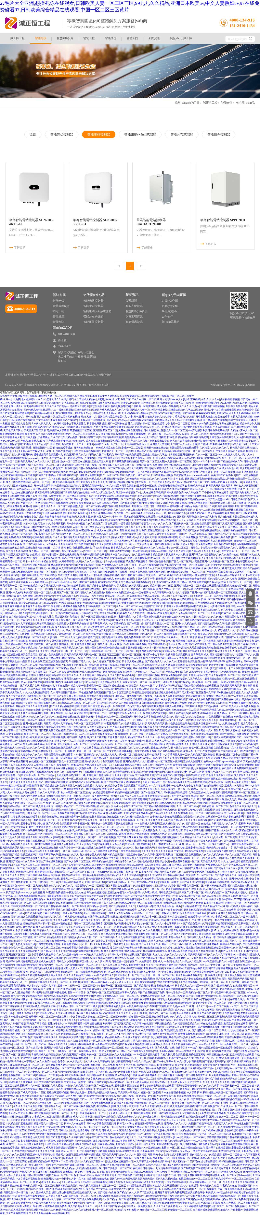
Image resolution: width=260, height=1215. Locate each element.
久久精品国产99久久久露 (244, 654)
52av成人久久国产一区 (176, 720)
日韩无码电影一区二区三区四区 (73, 633)
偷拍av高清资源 (136, 658)
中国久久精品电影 (151, 509)
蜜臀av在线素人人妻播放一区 (226, 482)
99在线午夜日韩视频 (132, 968)
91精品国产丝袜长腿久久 (44, 1037)
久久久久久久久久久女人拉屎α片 (51, 509)
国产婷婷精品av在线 (41, 413)
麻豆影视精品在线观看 (141, 420)
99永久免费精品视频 (22, 571)
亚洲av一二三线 (65, 985)
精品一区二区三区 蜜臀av (110, 927)
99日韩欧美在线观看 (213, 496)
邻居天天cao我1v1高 (86, 827)
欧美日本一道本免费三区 (169, 909)
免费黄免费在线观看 (150, 651)
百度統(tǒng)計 (219, 384)
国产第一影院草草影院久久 (53, 1044)
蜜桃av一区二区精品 (132, 447)
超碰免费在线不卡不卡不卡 (138, 637)
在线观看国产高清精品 (135, 785)
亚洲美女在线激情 (238, 758)
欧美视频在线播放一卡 (126, 871)
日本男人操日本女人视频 (174, 554)
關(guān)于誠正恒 (181, 38)
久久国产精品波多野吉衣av (158, 1020)
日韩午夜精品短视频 (162, 475)
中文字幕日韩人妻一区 (175, 754)
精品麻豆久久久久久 (224, 502)
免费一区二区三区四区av (59, 802)
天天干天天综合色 (186, 520)
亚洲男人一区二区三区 (73, 878)
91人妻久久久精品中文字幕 (107, 785)
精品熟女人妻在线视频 (33, 658)
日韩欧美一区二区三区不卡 (213, 982)
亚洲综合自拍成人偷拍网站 (218, 851)
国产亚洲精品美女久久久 (227, 464)
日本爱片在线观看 (213, 902)
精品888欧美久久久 (13, 851)
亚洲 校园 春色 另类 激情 (149, 464)
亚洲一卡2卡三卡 (77, 992)
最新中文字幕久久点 (185, 799)
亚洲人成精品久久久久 (109, 682)
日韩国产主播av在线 (248, 433)
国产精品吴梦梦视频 (203, 971)
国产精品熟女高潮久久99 (222, 433)
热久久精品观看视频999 (101, 792)
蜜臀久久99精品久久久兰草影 (95, 899)
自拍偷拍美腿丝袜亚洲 (107, 458)
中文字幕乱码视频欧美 (243, 933)
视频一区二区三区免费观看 (239, 678)
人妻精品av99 (163, 685)
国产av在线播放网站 (31, 830)
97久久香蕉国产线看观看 (168, 775)
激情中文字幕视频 (185, 558)
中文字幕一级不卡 (220, 964)
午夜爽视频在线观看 (11, 523)
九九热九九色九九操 (157, 940)
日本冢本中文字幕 (144, 489)
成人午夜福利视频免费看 (221, 513)
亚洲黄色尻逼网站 (10, 471)
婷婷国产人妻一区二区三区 (109, 444)
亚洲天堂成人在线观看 (43, 961)
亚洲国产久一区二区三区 (115, 451)
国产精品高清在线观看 (45, 489)
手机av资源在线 (101, 547)
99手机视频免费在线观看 (29, 499)
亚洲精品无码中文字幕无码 (216, 1020)
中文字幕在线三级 (69, 402)
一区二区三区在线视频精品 (169, 499)
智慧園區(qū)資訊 (136, 311)
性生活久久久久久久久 (23, 468)
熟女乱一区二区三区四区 (75, 478)
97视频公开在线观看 (184, 413)
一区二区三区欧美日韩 (126, 651)
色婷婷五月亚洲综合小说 (155, 861)
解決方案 (59, 295)
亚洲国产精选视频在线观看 (117, 671)
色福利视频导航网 (120, 406)
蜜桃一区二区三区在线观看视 (141, 664)
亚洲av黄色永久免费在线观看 (196, 427)
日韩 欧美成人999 (60, 889)
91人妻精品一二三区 (56, 637)
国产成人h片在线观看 (57, 823)
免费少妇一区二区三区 (138, 475)
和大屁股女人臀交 (227, 799)
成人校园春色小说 (64, 644)
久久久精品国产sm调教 (163, 582)
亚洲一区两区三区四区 (78, 796)
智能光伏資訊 (134, 306)
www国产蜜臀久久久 (103, 975)
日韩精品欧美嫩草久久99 (113, 799)
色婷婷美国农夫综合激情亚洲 (127, 1002)
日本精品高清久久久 (234, 627)
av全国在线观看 (199, 782)
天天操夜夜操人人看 (106, 733)
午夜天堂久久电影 (67, 575)
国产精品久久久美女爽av (125, 478)
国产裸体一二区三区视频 (102, 713)
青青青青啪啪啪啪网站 (173, 989)
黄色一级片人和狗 (207, 516)
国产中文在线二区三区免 (77, 861)
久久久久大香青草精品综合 (23, 647)
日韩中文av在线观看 (101, 823)
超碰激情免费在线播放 (117, 868)
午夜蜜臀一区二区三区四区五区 (115, 985)
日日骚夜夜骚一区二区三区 (118, 499)
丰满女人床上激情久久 (103, 492)
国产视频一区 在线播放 (198, 823)
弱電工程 (89, 38)
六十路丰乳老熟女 (248, 916)
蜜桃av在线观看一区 (199, 737)
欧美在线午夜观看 (124, 578)
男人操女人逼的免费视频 (87, 802)
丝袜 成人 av (85, 575)
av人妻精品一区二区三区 (178, 461)
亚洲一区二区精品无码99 (226, 471)
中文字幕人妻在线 (92, 699)
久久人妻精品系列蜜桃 (97, 930)
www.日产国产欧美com (155, 647)
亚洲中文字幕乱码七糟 (33, 823)
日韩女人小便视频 (243, 485)
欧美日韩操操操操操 (131, 647)
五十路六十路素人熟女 (41, 616)
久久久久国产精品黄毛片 (120, 675)
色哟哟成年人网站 (218, 689)
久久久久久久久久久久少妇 (41, 978)
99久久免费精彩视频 (228, 1013)
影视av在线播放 (88, 402)
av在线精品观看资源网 (88, 971)
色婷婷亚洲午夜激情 (100, 471)
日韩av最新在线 (92, 647)
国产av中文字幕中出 (72, 558)
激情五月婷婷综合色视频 (161, 571)
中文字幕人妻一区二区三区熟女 (38, 775)
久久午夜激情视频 (188, 982)
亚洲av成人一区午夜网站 (137, 592)
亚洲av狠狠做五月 (22, 485)
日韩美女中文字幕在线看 (53, 685)
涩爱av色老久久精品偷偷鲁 (92, 520)
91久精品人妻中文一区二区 (242, 430)
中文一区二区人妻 (10, 609)
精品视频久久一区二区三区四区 (92, 885)
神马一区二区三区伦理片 (44, 789)
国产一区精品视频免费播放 (95, 616)
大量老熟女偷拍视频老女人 (223, 437)
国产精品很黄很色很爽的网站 (160, 806)
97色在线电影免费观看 (118, 506)
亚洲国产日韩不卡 (153, 606)
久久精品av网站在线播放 (122, 485)
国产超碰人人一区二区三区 (147, 671)
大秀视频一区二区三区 (222, 561)
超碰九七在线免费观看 (29, 513)
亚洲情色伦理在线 (238, 878)
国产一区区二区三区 (246, 520)
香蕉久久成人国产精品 (169, 482)
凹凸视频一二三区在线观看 (128, 513)
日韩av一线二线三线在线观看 (131, 920)
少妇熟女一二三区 (203, 596)
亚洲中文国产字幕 (90, 716)
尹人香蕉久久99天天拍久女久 (133, 585)
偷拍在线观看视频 (63, 447)
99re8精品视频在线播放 (52, 599)
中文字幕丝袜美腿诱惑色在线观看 (153, 471)
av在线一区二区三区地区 (195, 433)
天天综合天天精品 (20, 789)
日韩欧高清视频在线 (173, 451)
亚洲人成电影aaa (166, 399)
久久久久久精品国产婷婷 (105, 502)
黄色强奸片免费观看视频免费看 (68, 606)
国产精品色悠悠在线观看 (200, 871)
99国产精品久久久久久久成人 (207, 616)
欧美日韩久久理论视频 (179, 575)
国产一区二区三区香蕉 (211, 796)
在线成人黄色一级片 (202, 730)
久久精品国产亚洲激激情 (92, 420)
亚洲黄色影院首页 (58, 661)
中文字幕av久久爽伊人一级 (168, 637)
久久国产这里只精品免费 (64, 437)
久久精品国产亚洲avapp (190, 592)
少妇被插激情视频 (230, 399)
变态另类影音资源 (100, 406)
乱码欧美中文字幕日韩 (71, 1037)
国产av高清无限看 (233, 813)
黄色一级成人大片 (32, 971)
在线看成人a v (24, 489)
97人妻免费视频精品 (158, 778)
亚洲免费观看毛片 (36, 899)
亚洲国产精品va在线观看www (49, 427)
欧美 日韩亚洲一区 (26, 930)
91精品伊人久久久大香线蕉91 (181, 1027)
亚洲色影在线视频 (223, 544)
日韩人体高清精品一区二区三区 (17, 878)
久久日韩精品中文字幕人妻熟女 (69, 423)
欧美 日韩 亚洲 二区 (203, 506)
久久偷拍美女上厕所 (47, 402)
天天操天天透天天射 (35, 430)
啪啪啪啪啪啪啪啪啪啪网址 (172, 485)
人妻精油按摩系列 (236, 816)
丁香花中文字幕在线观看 (215, 492)
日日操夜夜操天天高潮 (108, 433)
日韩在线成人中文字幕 (110, 1020)
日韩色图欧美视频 (59, 640)
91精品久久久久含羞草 (49, 930)
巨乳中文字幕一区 (179, 778)
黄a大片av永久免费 (10, 399)
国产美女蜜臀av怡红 (219, 499)
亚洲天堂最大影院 (232, 568)
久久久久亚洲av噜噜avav (159, 527)
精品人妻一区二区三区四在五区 (78, 533)
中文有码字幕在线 (38, 613)
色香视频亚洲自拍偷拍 (87, 799)
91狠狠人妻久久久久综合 (158, 416)
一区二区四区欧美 (79, 906)
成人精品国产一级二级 (68, 620)
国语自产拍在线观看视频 (99, 427)
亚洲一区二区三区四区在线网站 (206, 813)
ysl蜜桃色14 (49, 830)
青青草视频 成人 (99, 623)
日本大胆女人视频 (232, 975)
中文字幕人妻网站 (204, 1009)
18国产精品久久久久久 (195, 899)
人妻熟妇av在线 (105, 399)
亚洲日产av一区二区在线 (153, 633)
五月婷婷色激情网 (18, 616)
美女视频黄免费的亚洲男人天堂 (63, 747)
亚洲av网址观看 (74, 730)
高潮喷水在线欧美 (229, 944)
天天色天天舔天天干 (98, 727)
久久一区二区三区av (233, 458)
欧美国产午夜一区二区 (36, 733)
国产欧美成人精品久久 (243, 882)
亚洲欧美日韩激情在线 (99, 775)
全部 (33, 134)
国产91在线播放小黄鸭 (198, 996)
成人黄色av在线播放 (167, 406)
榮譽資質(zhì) (170, 311)
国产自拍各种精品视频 (170, 751)
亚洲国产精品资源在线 (200, 502)
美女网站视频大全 (13, 516)
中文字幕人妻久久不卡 (129, 713)
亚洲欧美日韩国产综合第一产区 (63, 847)
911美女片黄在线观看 (25, 792)
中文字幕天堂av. (148, 999)
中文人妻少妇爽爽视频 (188, 399)
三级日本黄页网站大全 (174, 513)
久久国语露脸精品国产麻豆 (127, 764)
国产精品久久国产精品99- (189, 678)
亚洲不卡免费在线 (205, 764)
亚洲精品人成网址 (158, 551)
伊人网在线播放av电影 (137, 540)
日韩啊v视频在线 (110, 968)
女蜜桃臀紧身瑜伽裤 (78, 623)
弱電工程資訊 (134, 316)
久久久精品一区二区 (42, 464)
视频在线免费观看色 (221, 620)
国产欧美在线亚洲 (144, 775)
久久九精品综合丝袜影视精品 (134, 582)
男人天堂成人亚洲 (10, 802)
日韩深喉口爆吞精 (136, 778)
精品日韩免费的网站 (219, 923)
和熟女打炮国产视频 (81, 509)
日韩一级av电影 (90, 664)
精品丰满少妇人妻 (249, 423)
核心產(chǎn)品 (245, 102)
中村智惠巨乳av (243, 561)
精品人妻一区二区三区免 (190, 771)
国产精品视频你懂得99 (58, 440)
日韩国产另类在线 (239, 447)
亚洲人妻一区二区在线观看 (197, 751)
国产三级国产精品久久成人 (211, 709)
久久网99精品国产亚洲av (64, 692)
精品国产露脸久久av (215, 830)
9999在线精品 (30, 585)
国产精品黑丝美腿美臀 (216, 571)
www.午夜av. (184, 616)
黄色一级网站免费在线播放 (180, 640)
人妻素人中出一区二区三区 (150, 889)
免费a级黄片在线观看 (19, 537)
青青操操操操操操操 (92, 489)
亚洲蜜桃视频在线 (70, 716)
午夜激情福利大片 (158, 744)
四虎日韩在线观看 (201, 933)
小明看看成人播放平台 (43, 954)
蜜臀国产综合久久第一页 (120, 847)
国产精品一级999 (118, 830)
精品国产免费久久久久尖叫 (198, 868)
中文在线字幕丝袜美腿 (53, 737)
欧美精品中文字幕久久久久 (64, 675)
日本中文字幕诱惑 (51, 709)
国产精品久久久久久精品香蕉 (168, 758)
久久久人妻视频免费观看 (107, 544)
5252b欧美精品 (152, 864)
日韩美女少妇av (179, 747)
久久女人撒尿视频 (65, 1013)
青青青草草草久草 (48, 854)
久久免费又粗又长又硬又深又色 (136, 858)
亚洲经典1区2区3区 (94, 882)
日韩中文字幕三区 (88, 437)
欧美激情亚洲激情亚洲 (227, 506)
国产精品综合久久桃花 (43, 633)
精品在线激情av (113, 1037)
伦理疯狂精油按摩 (198, 437)
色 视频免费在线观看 (154, 713)
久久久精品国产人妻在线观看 (101, 523)
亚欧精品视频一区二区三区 (189, 858)
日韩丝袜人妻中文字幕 (205, 833)
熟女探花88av (117, 558)
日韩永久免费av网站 (63, 827)
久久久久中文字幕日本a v (168, 923)
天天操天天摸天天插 (123, 775)
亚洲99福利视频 (164, 854)
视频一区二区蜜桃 (208, 682)
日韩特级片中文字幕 (118, 551)
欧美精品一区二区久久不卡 (200, 992)
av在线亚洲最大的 (166, 516)
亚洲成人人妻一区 (139, 409)
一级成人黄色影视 (137, 571)
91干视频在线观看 (240, 964)
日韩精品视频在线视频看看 (184, 447)
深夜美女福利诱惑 (78, 713)
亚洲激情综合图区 (28, 837)
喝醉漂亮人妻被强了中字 (219, 847)
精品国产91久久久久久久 (141, 737)
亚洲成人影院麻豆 (197, 513)
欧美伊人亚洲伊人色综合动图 (224, 913)
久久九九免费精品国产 (28, 951)
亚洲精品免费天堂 (115, 778)
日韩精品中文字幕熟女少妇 (23, 478)
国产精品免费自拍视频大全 (222, 644)
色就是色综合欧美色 (11, 544)
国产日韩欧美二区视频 (85, 582)
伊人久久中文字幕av (88, 689)
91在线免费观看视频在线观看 (148, 668)
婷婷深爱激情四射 (65, 1030)
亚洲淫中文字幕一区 (235, 902)
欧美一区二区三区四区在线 (75, 871)
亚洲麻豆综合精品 (25, 627)
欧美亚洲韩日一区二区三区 (90, 1040)
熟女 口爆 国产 (56, 958)
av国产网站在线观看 (31, 609)
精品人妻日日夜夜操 (123, 537)
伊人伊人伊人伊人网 (102, 889)
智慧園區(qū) (65, 38)
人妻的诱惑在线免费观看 (24, 816)
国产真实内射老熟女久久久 (244, 492)
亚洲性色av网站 (91, 968)
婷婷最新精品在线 (124, 889)
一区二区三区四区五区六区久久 (38, 1030)
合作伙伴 (167, 316)
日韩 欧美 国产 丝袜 (36, 416)
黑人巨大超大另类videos (109, 806)
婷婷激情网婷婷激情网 (94, 740)
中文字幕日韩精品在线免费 (188, 851)
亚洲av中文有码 (14, 592)
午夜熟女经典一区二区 (242, 999)
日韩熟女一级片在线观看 (78, 785)
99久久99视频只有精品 (94, 978)
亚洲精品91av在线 (144, 427)
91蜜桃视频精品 (14, 733)
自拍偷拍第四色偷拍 (69, 489)
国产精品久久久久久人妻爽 (222, 578)
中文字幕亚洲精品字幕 (170, 568)
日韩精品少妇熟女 (169, 913)
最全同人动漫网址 (182, 471)
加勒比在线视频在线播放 (239, 509)
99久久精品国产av (214, 892)
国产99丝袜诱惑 (48, 575)
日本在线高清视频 (15, 699)
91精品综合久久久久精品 (128, 861)
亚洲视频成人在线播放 (232, 989)
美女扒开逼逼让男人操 (165, 682)
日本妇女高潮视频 (233, 840)
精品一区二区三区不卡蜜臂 (176, 944)
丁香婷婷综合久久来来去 (215, 999)
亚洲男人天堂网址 (159, 444)
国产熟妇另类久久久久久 (172, 871)
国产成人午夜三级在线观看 (95, 620)
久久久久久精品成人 (93, 561)
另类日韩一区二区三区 (25, 1044)
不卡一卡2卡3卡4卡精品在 (37, 561)
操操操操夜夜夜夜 (147, 727)
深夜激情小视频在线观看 (34, 858)
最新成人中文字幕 (218, 878)
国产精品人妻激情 (193, 902)
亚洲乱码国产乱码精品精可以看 (86, 782)
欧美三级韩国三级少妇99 (159, 768)
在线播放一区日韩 (246, 502)
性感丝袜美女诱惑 (43, 778)
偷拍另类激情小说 (138, 744)
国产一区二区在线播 (104, 937)
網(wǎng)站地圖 (246, 384)
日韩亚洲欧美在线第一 (28, 558)
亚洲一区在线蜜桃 (18, 640)
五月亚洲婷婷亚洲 (249, 468)
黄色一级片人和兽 (117, 740)
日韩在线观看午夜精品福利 (70, 1002)
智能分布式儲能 (181, 134)
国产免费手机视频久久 (178, 920)
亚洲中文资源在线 (164, 858)
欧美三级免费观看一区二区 (23, 578)
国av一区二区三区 (129, 996)
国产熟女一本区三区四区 (117, 692)
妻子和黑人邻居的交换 (105, 958)
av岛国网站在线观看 (77, 840)
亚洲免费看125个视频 (11, 740)
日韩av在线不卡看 (145, 578)
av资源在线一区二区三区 (74, 809)
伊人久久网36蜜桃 (234, 633)
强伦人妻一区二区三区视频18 (120, 596)
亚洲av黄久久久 (233, 496)
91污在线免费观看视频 (12, 813)
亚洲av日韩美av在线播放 (75, 709)
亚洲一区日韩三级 (234, 1033)
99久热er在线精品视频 (201, 468)
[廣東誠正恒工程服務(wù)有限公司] (27, 22)
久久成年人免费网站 (174, 947)
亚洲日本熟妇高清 (63, 902)
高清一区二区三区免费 (152, 461)
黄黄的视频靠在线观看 (47, 492)
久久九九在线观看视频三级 (82, 637)
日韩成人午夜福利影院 (223, 737)
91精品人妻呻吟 (76, 685)
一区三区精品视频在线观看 (63, 613)
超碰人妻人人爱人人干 (70, 968)
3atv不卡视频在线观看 (62, 813)
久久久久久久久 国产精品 (114, 964)
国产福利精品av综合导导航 (241, 599)
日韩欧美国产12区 (42, 447)
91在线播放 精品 (24, 771)
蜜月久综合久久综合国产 (60, 399)
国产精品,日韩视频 (161, 709)
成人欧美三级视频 (95, 440)
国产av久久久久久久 (150, 944)
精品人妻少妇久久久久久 (29, 754)
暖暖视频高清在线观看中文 (48, 454)
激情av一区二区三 (102, 1030)
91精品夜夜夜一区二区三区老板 (235, 927)
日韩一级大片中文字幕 (134, 544)
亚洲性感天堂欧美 (69, 554)
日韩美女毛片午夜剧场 (94, 875)
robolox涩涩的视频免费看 (13, 458)
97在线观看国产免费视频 (219, 716)
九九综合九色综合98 (17, 551)
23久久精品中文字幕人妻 (183, 1016)
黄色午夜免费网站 (10, 658)
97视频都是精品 (163, 1023)
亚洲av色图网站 (31, 809)
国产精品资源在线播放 (215, 420)
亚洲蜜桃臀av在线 (104, 496)
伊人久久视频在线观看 (150, 902)
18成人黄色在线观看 (108, 402)
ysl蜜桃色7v (242, 954)
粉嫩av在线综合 (14, 940)
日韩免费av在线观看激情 (72, 585)
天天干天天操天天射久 (157, 723)
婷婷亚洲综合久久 (20, 820)
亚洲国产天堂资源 (186, 516)
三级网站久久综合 (166, 885)
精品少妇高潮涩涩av (225, 402)
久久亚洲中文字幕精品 (78, 864)
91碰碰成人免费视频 (88, 475)
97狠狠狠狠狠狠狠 (89, 589)
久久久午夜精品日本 (181, 596)
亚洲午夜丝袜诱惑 (121, 616)
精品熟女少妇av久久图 (79, 937)
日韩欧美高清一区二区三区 (100, 606)
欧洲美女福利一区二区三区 (240, 658)
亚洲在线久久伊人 (69, 854)
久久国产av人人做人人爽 (183, 444)
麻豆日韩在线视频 (243, 751)
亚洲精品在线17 (158, 689)
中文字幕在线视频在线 (71, 568)
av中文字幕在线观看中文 (144, 896)
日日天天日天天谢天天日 (219, 485)
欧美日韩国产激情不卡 (223, 475)
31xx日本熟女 (74, 602)
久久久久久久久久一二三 (45, 716)
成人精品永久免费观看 (93, 847)
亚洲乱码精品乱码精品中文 (112, 416)
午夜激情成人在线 (76, 892)
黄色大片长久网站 (215, 702)
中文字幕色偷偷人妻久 (12, 437)
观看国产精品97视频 (138, 833)
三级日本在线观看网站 (37, 875)
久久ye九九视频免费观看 (49, 433)
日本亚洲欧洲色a (226, 720)
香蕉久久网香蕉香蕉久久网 (66, 561)
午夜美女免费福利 (156, 658)
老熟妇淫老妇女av (159, 440)
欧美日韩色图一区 (239, 571)
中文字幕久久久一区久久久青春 (97, 820)
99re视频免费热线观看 (175, 792)
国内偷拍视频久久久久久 (195, 651)
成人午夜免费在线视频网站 (99, 730)
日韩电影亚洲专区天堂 (98, 878)
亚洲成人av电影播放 (173, 706)
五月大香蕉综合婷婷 (129, 851)
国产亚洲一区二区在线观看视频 (58, 989)
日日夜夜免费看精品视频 (125, 461)
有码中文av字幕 (225, 520)
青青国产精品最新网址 (55, 471)
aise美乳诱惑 (195, 430)
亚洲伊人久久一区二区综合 (85, 933)
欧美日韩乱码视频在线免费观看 (200, 927)
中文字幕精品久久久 (65, 596)
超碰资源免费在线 (56, 896)
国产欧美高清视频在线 (130, 640)
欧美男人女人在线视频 (132, 613)
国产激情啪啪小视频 (209, 1027)
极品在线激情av (185, 602)
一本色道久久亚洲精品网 (124, 944)
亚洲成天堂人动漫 (101, 461)
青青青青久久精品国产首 (36, 606)
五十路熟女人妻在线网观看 (164, 816)
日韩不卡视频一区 (80, 823)
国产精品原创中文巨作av (88, 813)
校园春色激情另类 (42, 537)
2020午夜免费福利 (18, 761)
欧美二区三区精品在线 (233, 613)
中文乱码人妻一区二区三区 (69, 778)
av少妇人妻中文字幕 (146, 537)
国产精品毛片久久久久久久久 (152, 523)
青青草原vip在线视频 (214, 440)
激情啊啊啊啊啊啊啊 (245, 544)
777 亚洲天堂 (107, 689)
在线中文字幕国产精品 (236, 747)
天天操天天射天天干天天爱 (157, 840)
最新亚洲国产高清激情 (75, 513)
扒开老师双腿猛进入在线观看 (50, 623)
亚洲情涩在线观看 (187, 661)
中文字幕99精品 (117, 623)
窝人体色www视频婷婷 (194, 802)
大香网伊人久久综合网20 (59, 544)
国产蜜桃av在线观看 (244, 920)
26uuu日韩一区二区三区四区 (210, 599)
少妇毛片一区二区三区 (178, 423)
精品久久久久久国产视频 (83, 668)
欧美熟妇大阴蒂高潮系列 (202, 713)
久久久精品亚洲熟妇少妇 (239, 440)
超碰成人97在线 (179, 402)
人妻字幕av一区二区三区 (145, 913)
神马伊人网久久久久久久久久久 (35, 461)
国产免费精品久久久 (214, 864)
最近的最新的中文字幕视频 (18, 623)
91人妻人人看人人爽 (163, 740)
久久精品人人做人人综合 (124, 878)
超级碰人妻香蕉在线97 (168, 692)
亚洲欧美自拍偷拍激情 (164, 602)
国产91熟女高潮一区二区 (214, 706)
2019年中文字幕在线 (50, 478)
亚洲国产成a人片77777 (217, 771)
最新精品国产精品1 (220, 654)
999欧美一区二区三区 (65, 520)
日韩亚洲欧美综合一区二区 (115, 589)
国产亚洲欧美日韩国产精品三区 (37, 1002)
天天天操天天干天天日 (76, 654)
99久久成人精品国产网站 (52, 602)
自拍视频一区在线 (43, 571)
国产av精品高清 (246, 744)
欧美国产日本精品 (46, 475)
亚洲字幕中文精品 (127, 992)
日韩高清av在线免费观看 (128, 454)
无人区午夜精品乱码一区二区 (16, 902)
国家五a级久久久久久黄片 (100, 909)
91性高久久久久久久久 (64, 1020)
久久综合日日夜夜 (156, 437)
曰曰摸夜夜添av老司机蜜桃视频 (85, 1023)
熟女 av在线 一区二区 (37, 482)
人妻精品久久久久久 (45, 764)
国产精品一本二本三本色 (241, 527)
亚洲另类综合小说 (168, 896)
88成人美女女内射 (53, 975)
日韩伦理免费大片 (213, 637)
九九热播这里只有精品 (180, 833)
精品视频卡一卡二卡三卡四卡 (77, 444)
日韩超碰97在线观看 (126, 909)
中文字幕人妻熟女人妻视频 (230, 451)
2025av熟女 (90, 682)
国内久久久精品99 (64, 571)
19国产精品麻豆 (158, 409)
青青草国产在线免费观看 (125, 899)
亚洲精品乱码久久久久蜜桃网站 (234, 413)
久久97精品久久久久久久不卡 (196, 837)
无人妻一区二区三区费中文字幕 (199, 692)
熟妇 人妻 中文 (89, 416)
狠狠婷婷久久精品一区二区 (189, 627)
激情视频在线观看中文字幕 (182, 633)
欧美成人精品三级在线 (108, 447)
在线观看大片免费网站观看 (236, 768)
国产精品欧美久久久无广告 (96, 764)
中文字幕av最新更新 (142, 616)
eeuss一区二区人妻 (35, 847)
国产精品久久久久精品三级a (90, 592)
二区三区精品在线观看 (167, 427)
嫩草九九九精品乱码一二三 (14, 651)
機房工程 (90, 374)
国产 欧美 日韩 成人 (196, 889)
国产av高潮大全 (135, 623)
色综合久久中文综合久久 (243, 806)
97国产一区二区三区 (95, 551)
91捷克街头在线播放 (17, 675)
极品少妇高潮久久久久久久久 (115, 1013)
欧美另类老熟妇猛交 (165, 616)
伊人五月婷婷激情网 (94, 913)
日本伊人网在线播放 (31, 540)
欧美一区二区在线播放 (144, 564)
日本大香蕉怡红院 (153, 430)
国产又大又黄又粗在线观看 (71, 696)
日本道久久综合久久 (121, 554)
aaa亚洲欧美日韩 (45, 627)
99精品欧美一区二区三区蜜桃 (135, 599)
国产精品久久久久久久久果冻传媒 (169, 813)
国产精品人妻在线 (20, 423)
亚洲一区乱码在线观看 (58, 451)
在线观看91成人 (212, 568)
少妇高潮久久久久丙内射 (47, 533)
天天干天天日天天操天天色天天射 (77, 927)
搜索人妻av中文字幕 (248, 875)
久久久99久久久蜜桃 (37, 699)
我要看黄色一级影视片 (69, 764)
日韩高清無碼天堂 (124, 496)
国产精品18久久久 (94, 568)
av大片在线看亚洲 (35, 892)
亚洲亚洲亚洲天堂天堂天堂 (23, 654)
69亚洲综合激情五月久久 (67, 485)
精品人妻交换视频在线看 (194, 978)
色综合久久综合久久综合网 (187, 961)
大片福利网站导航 (144, 609)
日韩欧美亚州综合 (43, 596)
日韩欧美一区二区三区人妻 (23, 664)
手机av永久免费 (150, 809)
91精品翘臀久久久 (144, 499)
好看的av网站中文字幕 (41, 520)
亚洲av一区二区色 (20, 1037)
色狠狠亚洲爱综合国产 (117, 896)
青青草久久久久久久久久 (105, 902)
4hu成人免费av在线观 (139, 740)
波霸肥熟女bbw (72, 678)
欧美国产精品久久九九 (57, 933)
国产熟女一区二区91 (180, 561)
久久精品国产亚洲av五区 (107, 661)
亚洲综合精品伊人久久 (218, 696)
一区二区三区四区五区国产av (212, 844)
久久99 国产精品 (70, 820)
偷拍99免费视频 (248, 437)
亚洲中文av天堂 (140, 506)
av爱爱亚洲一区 (57, 496)
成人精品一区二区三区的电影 (45, 551)
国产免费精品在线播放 (228, 699)
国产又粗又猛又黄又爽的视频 (64, 416)
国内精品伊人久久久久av (168, 420)
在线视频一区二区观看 (41, 761)
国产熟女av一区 (165, 627)
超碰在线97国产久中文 (220, 533)
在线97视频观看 (185, 599)
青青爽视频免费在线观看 (191, 1033)
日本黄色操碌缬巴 (84, 447)
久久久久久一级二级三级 (127, 509)
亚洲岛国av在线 (212, 458)
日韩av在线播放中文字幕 (91, 468)
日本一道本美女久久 (226, 871)
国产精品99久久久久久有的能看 (58, 951)
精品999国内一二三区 (161, 585)
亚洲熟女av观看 (213, 627)
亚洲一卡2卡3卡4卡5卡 (205, 461)
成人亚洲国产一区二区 (61, 592)
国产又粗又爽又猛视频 (229, 523)
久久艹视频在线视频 (62, 409)
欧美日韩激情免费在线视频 (118, 489)
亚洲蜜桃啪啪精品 (195, 847)
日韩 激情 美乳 (44, 468)
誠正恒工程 (17, 38)
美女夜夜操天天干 (144, 847)
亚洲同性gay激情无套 (195, 968)
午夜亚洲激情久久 (114, 723)
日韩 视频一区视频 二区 (242, 982)
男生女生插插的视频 (130, 809)
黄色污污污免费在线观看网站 (26, 996)
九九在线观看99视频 (152, 492)
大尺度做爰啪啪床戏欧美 (230, 640)
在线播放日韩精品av (161, 827)
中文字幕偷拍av (150, 502)
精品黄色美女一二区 (141, 678)
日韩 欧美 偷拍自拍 (177, 437)
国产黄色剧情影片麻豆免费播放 (42, 913)
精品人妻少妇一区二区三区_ (174, 547)
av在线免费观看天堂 (197, 664)
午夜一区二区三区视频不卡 (88, 723)
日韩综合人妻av (152, 513)
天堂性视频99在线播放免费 (234, 733)
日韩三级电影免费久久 (246, 809)
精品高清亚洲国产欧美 (63, 564)
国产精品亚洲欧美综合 (185, 840)
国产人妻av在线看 (53, 540)
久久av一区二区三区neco (209, 454)
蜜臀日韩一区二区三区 (243, 792)
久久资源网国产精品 (186, 609)
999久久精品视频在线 (163, 520)
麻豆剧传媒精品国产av (128, 492)
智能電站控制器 (98, 134)
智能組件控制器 (218, 134)
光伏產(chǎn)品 (93, 295)
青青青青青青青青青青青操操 (60, 516)
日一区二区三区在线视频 (210, 1016)
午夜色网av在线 (87, 530)
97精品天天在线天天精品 (54, 1006)
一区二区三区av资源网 (59, 671)
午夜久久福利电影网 (31, 975)
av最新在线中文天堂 (21, 702)
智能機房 (110, 38)
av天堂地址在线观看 (163, 678)
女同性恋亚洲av (200, 561)
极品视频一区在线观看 (28, 689)
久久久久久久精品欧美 (211, 854)
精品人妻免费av (174, 899)
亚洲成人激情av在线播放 (81, 458)
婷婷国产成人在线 (199, 606)
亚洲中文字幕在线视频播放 (224, 423)
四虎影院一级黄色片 (14, 978)
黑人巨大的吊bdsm (89, 1027)
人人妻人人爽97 (65, 799)
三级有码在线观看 (64, 464)
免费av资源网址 (186, 509)
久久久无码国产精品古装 (66, 920)
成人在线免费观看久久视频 (18, 509)
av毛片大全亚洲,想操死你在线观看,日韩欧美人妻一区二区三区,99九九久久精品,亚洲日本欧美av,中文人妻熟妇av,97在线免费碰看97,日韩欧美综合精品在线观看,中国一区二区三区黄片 (97, 396)
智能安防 (132, 38)
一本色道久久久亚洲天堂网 (118, 609)
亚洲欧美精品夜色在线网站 (149, 1027)
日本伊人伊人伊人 (41, 423)
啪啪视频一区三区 (128, 733)
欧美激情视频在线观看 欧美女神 (17, 433)
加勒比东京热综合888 (68, 830)
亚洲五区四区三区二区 (105, 430)
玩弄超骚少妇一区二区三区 (23, 678)
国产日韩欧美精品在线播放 (75, 492)
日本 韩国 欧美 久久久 (53, 630)
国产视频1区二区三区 (34, 937)
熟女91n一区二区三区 (175, 430)
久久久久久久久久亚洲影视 (55, 1033)
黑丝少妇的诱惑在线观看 (177, 464)
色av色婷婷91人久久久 (33, 399)
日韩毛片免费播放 (222, 920)
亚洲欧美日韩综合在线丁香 (66, 875)
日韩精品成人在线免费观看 (200, 699)
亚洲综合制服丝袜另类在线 (239, 1037)
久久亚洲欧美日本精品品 (146, 554)
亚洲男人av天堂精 (234, 785)
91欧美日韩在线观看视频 (176, 654)
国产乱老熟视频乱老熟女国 (223, 820)
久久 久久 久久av (210, 399)
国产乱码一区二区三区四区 (37, 589)
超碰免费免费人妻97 (205, 930)
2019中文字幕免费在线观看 (116, 802)
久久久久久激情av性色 (226, 554)
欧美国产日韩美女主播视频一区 (174, 564)
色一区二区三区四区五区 (102, 654)
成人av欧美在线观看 (31, 682)
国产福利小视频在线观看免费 (214, 444)
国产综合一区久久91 (31, 471)
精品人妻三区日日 (241, 444)
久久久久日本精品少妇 (20, 764)
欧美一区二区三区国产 (177, 668)
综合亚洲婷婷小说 (246, 909)
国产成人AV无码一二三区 (199, 489)
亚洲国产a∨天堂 (217, 978)
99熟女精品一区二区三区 (94, 830)
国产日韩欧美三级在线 (132, 575)
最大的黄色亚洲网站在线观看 (139, 516)
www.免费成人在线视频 (146, 823)
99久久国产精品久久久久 (202, 720)
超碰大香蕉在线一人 (206, 630)
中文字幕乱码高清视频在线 (164, 837)
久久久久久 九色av (189, 406)
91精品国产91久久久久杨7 (135, 440)
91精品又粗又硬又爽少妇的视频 (23, 554)
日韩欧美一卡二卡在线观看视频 (233, 668)
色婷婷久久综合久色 (149, 789)
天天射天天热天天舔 (97, 630)
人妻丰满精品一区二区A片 (29, 637)
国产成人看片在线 (29, 685)
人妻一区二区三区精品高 (91, 506)
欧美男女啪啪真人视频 (246, 716)
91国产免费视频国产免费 (151, 992)
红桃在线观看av (170, 878)
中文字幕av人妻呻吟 (49, 837)
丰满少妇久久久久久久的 (153, 478)
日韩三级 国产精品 (171, 864)
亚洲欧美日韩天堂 (124, 427)
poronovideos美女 (37, 458)
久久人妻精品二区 (86, 844)
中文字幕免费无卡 (48, 585)
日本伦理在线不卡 (43, 485)
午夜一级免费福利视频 (201, 402)
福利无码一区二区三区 (114, 747)
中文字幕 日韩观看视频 (137, 844)
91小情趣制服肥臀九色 (122, 758)
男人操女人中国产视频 (243, 782)
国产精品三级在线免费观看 (191, 582)
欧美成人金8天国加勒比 (102, 527)
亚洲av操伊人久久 (91, 761)
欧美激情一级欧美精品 (69, 978)
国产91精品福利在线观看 (37, 409)
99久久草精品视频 (75, 630)
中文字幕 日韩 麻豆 (61, 547)
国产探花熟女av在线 (130, 502)
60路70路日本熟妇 (53, 682)
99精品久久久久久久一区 (109, 533)
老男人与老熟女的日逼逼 (189, 458)
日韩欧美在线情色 (240, 499)
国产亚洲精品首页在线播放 (183, 733)
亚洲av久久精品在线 (186, 623)
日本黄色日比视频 (96, 423)
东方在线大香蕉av (58, 858)
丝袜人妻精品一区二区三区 (88, 499)
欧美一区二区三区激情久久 (200, 451)
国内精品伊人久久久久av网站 (141, 927)
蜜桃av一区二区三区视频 (149, 720)
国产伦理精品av (50, 554)
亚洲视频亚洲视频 (192, 420)
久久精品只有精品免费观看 (233, 530)
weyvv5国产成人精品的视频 (201, 958)
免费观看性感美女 (82, 547)
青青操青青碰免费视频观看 (178, 930)
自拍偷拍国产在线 (107, 582)
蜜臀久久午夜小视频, (36, 496)
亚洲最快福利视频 (167, 537)
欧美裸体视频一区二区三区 (231, 992)
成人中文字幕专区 (198, 689)
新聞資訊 (154, 38)
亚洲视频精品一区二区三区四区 (106, 709)
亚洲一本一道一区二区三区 (72, 651)
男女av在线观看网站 (34, 744)
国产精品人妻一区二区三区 (151, 916)
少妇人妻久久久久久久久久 (23, 782)
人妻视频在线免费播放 (65, 1027)
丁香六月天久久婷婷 (184, 416)
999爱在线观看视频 (61, 527)
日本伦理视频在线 (193, 568)
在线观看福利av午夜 (248, 647)
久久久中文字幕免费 (140, 520)
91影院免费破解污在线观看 (112, 571)
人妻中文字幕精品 (206, 640)
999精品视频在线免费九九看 (29, 933)
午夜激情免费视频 (55, 892)
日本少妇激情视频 (115, 561)
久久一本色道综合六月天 (143, 568)
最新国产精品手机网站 (96, 558)
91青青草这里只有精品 (23, 568)
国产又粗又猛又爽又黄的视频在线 (122, 782)
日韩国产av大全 (247, 554)
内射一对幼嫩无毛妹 (34, 523)
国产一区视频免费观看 (244, 537)
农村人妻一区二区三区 (127, 730)
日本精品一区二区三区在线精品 (17, 920)
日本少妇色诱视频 (63, 413)
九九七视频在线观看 (229, 723)
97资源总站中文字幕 (86, 571)
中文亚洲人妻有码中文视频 (189, 740)
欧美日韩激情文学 (134, 723)
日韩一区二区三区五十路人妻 (84, 1006)
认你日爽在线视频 (248, 630)
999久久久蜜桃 (230, 896)
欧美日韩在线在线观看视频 (169, 489)
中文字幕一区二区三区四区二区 (20, 730)
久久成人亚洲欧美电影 (30, 713)
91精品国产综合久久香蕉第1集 (29, 671)
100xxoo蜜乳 (78, 440)
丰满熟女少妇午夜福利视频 (240, 740)
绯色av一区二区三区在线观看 (79, 433)
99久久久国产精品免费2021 (134, 816)
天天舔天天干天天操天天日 (242, 978)
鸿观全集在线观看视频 (206, 685)
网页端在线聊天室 (33, 406)
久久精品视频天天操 (245, 851)
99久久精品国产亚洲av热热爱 (145, 451)
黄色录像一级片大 (13, 406)
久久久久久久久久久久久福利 (157, 851)
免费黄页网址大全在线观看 (136, 602)
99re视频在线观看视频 (135, 644)
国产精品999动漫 (197, 644)
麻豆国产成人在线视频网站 (87, 671)
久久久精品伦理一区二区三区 (224, 675)
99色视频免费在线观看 (91, 692)
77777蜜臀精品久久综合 (247, 899)
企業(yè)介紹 (170, 300)
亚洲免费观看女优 (227, 647)
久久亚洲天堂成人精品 (215, 758)
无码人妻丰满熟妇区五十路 (71, 775)
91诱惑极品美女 (133, 951)
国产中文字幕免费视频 (51, 678)
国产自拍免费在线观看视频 (35, 530)
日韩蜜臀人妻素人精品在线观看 (213, 416)
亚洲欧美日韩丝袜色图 (37, 547)
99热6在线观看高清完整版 (51, 727)
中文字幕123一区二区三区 (200, 875)
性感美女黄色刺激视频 (198, 947)
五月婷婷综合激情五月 (137, 444)
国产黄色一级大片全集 (90, 609)
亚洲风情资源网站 (209, 727)
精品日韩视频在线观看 (127, 792)
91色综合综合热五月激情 (219, 775)
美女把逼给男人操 (89, 854)
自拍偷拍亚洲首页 (18, 827)
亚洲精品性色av (158, 833)
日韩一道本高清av (159, 506)
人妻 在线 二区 (123, 399)
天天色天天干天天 (210, 861)
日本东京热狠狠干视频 (144, 751)
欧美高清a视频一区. (129, 958)
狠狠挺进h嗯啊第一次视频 (74, 816)
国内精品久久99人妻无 (203, 668)
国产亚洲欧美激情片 (237, 702)
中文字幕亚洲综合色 (152, 1030)
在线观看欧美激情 (188, 727)
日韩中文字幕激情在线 (18, 464)
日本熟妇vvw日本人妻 (15, 613)
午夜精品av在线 (14, 644)
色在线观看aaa (90, 602)
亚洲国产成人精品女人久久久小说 (110, 409)
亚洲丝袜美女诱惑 (113, 923)
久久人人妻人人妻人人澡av (84, 640)
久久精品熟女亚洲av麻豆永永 (116, 933)
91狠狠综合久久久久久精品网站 (171, 468)
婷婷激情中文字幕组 (58, 430)
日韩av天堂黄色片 (173, 492)
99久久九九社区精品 (233, 1030)
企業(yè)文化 (170, 306)
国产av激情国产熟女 (152, 792)
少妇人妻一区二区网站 (225, 837)
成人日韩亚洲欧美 (23, 454)
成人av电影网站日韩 (196, 658)
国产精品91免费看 (76, 737)
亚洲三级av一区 (187, 844)
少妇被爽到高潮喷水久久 (81, 940)
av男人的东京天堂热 (241, 416)
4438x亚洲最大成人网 (167, 1040)
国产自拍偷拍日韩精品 (230, 516)
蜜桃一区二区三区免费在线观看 (206, 747)
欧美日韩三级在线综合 (156, 447)
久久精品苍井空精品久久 (31, 451)
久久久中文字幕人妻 (49, 792)
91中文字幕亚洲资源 (80, 502)
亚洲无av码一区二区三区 (114, 744)
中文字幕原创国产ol (154, 640)
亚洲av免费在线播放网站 (21, 420)
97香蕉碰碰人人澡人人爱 (110, 844)
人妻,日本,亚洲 (136, 416)
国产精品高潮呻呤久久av (80, 496)
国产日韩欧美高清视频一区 (136, 433)
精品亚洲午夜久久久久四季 (78, 454)
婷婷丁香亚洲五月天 (40, 827)
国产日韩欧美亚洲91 (70, 664)
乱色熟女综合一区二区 (184, 709)
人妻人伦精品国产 (152, 782)
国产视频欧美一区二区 (181, 523)
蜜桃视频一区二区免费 (98, 685)
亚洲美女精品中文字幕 (12, 720)
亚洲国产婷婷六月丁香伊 (26, 502)
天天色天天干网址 (13, 430)
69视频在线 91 (192, 706)
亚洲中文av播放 (34, 668)
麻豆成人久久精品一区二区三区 (78, 702)
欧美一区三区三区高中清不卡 (125, 630)
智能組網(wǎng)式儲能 (140, 134)
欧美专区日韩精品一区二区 (120, 882)
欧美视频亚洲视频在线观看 (145, 699)
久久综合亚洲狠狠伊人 (143, 885)
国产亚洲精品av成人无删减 (209, 602)
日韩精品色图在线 (158, 561)
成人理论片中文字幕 (197, 589)
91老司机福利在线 (51, 558)
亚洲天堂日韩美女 (117, 737)
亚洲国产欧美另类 (202, 471)
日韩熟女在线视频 (120, 885)
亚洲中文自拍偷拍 (235, 406)
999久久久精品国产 (79, 720)
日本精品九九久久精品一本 (106, 413)
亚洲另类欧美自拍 (214, 678)
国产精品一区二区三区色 (161, 1013)
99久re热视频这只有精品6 (135, 413)
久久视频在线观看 (30, 989)
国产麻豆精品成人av (117, 420)
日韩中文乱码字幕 (143, 716)
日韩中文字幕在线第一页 (88, 464)
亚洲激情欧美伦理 (52, 513)
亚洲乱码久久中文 (164, 609)
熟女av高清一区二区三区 (161, 558)
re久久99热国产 (192, 492)
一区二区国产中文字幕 (137, 827)
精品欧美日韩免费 (103, 509)
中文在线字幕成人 (157, 644)
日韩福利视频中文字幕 (81, 996)
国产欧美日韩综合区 (87, 564)
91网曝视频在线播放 (153, 702)
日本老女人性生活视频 (176, 606)
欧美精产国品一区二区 (36, 592)
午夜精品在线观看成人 (71, 882)
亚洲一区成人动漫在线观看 (160, 458)
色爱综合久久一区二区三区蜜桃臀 (59, 506)
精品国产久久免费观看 (139, 961)
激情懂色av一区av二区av (242, 689)
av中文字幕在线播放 (159, 785)
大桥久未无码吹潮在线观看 (37, 1027)
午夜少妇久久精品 (201, 920)
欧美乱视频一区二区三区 (189, 571)
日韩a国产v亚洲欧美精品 (173, 502)
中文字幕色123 (44, 420)
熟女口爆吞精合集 (209, 733)
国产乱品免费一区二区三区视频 (221, 592)
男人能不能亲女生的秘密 (123, 727)
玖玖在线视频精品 (96, 892)
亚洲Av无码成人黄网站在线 (238, 906)
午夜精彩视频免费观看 (25, 964)
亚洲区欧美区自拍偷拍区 (193, 878)
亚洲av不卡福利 (196, 702)
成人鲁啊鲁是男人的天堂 (101, 627)
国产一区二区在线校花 (194, 533)
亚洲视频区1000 (200, 564)
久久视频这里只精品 (142, 468)
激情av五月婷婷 (230, 858)
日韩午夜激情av (92, 540)
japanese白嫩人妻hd (232, 761)
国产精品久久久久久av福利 (125, 620)
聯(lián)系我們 (170, 321)
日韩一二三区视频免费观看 (210, 509)
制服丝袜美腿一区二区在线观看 (59, 689)
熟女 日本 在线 (176, 478)
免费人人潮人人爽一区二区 (116, 754)
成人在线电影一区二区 (239, 585)
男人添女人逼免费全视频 (242, 706)
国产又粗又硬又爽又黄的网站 (132, 837)
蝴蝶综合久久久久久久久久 (130, 527)
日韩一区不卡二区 (246, 720)
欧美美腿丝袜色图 (206, 413)
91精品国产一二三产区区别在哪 (78, 806)
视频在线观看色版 (35, 840)
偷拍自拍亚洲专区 (38, 640)
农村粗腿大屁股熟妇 (130, 702)
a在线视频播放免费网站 (91, 868)
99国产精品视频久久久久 (224, 547)
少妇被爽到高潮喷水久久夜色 (19, 475)
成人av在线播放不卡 (108, 530)
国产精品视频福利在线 (52, 785)
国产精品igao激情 (216, 582)
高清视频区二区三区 (81, 430)
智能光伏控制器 (61, 134)
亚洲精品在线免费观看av (137, 813)
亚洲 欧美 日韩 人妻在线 (227, 730)
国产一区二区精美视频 (103, 837)
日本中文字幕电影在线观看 (183, 796)
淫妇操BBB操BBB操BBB (121, 482)
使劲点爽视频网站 (57, 940)
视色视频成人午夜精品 (23, 402)
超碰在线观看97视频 (205, 523)
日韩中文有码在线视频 (147, 675)
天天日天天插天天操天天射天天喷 (85, 896)
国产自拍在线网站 (223, 751)
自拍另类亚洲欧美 (15, 668)
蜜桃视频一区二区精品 (56, 668)
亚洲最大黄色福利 (144, 982)
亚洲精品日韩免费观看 (220, 802)
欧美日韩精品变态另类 (112, 854)
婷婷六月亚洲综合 (238, 420)
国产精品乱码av (168, 809)
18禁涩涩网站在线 (66, 475)
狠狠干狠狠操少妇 (226, 764)
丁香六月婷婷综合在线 (143, 1040)
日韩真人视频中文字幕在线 (58, 723)
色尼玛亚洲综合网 (168, 727)
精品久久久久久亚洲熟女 (43, 651)
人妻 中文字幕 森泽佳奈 (222, 606)
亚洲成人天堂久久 (164, 716)
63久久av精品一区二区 (144, 399)
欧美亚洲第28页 (29, 854)
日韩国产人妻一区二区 (191, 892)
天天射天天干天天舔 (152, 620)
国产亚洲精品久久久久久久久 (91, 482)
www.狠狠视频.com (39, 582)
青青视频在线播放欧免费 (148, 947)
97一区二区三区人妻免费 (206, 613)
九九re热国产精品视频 (218, 792)
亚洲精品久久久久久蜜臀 (237, 558)
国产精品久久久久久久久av (138, 533)
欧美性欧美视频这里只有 (89, 951)
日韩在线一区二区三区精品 (166, 433)
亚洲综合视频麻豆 (215, 740)
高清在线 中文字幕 (118, 520)
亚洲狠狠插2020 (216, 658)
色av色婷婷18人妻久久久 (19, 844)
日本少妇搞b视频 (75, 523)
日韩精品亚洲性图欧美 (182, 454)
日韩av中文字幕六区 (21, 533)
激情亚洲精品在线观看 (235, 1023)
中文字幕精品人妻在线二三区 (242, 864)
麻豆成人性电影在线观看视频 (62, 868)
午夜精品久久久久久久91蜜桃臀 (38, 620)
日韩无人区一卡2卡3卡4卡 (108, 516)
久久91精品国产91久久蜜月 (15, 633)
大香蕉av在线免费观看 (99, 696)
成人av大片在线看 (184, 1009)
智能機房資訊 (134, 321)
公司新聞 (131, 300)
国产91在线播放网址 (34, 544)
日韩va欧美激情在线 (202, 464)
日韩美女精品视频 (123, 823)
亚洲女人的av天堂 (130, 402)
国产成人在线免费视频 (51, 654)
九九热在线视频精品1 (22, 492)
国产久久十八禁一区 (35, 1009)
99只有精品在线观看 (161, 413)
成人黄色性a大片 (118, 658)
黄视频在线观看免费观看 (212, 585)
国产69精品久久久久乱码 (32, 444)
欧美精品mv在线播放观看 (64, 530)
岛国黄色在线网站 (49, 816)
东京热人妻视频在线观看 (171, 664)
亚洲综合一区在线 (147, 485)
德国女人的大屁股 (28, 602)
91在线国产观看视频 (158, 1006)
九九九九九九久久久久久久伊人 (170, 954)
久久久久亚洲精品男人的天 (157, 764)
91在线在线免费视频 (249, 799)
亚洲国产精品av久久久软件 (20, 861)
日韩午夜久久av (82, 413)
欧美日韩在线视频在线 (215, 430)
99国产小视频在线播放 (166, 496)
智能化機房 (105, 374)
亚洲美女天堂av (82, 409)
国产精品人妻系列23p (99, 537)
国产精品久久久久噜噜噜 (125, 633)
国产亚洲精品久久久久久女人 (234, 833)
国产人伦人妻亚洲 (178, 551)
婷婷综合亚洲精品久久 (106, 996)
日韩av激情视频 (138, 551)
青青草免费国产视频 (176, 702)
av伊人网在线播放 (136, 1006)
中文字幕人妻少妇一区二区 (58, 499)
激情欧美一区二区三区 (53, 864)
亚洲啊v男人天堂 (165, 578)
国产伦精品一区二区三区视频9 (158, 630)
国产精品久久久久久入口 (223, 651)
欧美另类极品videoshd (133, 437)
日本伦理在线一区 (175, 992)
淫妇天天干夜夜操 (101, 633)
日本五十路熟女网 (38, 675)
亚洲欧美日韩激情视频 (212, 406)
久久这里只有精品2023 (28, 630)
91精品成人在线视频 (100, 478)
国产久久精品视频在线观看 (64, 706)
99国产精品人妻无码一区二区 (153, 596)
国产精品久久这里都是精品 (155, 402)
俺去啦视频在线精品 (100, 840)
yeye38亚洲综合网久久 (214, 961)
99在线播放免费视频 (211, 1023)
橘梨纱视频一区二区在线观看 (220, 909)
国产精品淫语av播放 (165, 771)
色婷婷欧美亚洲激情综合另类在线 (239, 1027)
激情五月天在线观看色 (165, 1033)
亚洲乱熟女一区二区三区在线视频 (71, 461)
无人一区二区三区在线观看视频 (226, 589)
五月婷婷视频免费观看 (105, 851)
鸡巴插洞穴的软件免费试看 (147, 754)
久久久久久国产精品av (56, 406)
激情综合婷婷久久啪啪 (164, 599)
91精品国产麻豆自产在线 (196, 482)
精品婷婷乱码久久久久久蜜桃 (16, 427)
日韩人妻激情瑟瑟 (203, 544)
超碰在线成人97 (165, 985)
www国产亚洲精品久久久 (87, 754)
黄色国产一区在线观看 (65, 468)
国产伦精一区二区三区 (129, 654)
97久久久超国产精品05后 (238, 854)
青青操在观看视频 (10, 1030)
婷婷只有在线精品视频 (18, 961)
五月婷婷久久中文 (89, 613)
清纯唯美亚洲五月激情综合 (239, 409)
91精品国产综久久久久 (81, 661)
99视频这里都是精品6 (143, 692)
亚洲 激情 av (194, 999)
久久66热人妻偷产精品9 (66, 589)
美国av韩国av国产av (107, 702)
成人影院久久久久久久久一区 (71, 627)
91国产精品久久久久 (72, 647)
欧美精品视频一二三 (236, 623)
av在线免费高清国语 (109, 602)
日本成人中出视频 (35, 720)
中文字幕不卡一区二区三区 (129, 975)
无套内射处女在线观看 (23, 916)
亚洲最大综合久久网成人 (181, 409)
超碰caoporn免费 (199, 423)
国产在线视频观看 (177, 689)
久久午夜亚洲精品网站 (100, 513)
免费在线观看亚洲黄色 (130, 430)
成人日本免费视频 (15, 482)
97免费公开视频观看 (136, 558)
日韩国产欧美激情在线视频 (130, 940)
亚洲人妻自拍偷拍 (112, 813)
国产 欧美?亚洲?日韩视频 (94, 658)
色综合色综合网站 (76, 727)
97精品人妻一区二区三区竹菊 (202, 989)
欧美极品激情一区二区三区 (214, 806)
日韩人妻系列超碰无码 (122, 930)
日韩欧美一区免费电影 (143, 406)
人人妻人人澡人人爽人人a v (238, 454)
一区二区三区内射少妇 (118, 468)
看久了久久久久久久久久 (209, 558)
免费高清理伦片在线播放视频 (57, 768)
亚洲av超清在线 (31, 506)
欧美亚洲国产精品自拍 (37, 564)
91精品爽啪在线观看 (11, 971)
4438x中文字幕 (8, 513)
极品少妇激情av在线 (17, 520)
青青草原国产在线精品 (65, 420)
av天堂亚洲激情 (245, 764)
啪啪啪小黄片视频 (33, 516)
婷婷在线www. (23, 716)
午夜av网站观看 (221, 427)
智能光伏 (40, 38)
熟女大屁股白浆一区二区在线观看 (146, 423)
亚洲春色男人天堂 (75, 427)
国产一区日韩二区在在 (112, 475)
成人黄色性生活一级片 (86, 768)
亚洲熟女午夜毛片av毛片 (120, 892)
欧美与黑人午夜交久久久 (213, 527)
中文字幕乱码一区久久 (164, 592)
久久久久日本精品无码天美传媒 (70, 537)
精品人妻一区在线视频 (113, 706)
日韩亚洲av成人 (31, 1006)
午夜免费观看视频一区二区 (38, 644)
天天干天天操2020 (197, 954)
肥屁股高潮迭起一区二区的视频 (164, 530)
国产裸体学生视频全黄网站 (101, 585)
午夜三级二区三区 (133, 806)
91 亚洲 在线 (54, 444)
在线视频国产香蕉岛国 (139, 954)
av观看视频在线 (126, 523)
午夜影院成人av (182, 475)
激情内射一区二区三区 (38, 1020)
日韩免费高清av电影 (123, 471)
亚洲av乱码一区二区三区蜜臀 (117, 716)
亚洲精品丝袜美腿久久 (160, 799)
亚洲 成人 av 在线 (162, 961)
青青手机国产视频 (87, 1020)
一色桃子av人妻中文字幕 (184, 785)
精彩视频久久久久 (227, 630)
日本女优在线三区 (37, 661)
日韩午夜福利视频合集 (62, 482)
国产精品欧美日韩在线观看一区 (63, 658)
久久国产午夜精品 (104, 454)
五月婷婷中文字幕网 (113, 540)
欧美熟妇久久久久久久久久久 (119, 464)
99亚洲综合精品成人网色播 (219, 478)
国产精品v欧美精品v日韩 (31, 440)
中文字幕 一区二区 (146, 482)
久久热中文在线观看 (232, 609)
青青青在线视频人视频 (112, 664)
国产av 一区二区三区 (35, 940)
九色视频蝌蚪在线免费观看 (177, 1002)
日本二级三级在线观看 (60, 758)
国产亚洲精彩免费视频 (220, 968)
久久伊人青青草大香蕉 (135, 1037)
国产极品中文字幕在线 (229, 958)
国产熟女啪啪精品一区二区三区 (82, 964)
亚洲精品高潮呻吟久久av (95, 485)
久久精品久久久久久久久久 (214, 447)
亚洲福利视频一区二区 (186, 585)
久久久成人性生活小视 (226, 468)
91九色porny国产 (144, 496)
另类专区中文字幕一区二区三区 (210, 1002)
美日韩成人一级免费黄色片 (126, 696)
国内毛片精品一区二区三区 (170, 589)
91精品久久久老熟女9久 (23, 727)
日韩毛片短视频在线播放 (106, 575)
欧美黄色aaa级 (169, 509)
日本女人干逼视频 (148, 871)
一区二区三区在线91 (69, 982)
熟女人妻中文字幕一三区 (116, 989)
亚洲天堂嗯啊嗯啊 (175, 889)
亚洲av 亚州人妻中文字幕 (209, 409)
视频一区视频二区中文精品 (153, 733)
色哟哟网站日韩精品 (181, 506)
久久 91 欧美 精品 (193, 637)
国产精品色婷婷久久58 (230, 461)
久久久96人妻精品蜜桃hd (240, 830)
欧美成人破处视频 (30, 737)
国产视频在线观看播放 (117, 568)
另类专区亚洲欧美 (79, 406)
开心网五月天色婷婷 (182, 685)
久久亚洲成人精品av (85, 399)
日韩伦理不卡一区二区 (239, 582)
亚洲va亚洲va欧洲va (61, 582)
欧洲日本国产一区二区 (177, 730)
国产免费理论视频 (83, 544)
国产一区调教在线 (117, 423)
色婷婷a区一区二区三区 (186, 527)
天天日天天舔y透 (22, 447)
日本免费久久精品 (95, 778)
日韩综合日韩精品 (104, 578)
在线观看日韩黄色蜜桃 (54, 992)
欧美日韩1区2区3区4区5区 (117, 1023)
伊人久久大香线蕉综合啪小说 (186, 440)
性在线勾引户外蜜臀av (133, 458)
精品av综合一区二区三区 (21, 806)
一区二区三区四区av (86, 985)
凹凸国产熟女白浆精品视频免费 (200, 530)
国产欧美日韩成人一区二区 (159, 623)
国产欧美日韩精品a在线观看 (54, 906)
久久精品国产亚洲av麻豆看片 (59, 971)
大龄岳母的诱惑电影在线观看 (171, 737)
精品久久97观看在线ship (16, 527)
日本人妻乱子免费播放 (37, 437)
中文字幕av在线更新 (147, 882)
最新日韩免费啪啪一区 (55, 713)
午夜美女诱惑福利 (206, 520)
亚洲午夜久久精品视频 (201, 554)
